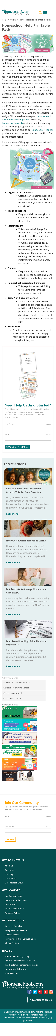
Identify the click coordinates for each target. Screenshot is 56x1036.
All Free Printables (12, 943)
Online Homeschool (12, 693)
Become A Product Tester (16, 900)
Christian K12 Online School (16, 687)
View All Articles (11, 973)
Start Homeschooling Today (17, 956)
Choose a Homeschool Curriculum (20, 960)
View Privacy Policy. (17, 1014)
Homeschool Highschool (15, 969)
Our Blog (9, 874)
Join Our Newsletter (13, 896)
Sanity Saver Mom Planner (16, 930)
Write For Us (10, 904)
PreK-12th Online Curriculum (16, 682)
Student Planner (12, 934)
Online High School (12, 698)
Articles (13, 19)
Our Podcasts (11, 878)
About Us (9, 865)
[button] (41, 12)
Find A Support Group (14, 908)
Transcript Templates (14, 926)
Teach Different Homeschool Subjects (21, 965)
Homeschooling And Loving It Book (20, 939)
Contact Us (9, 870)
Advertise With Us (12, 913)
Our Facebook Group (14, 882)
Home (4, 19)
